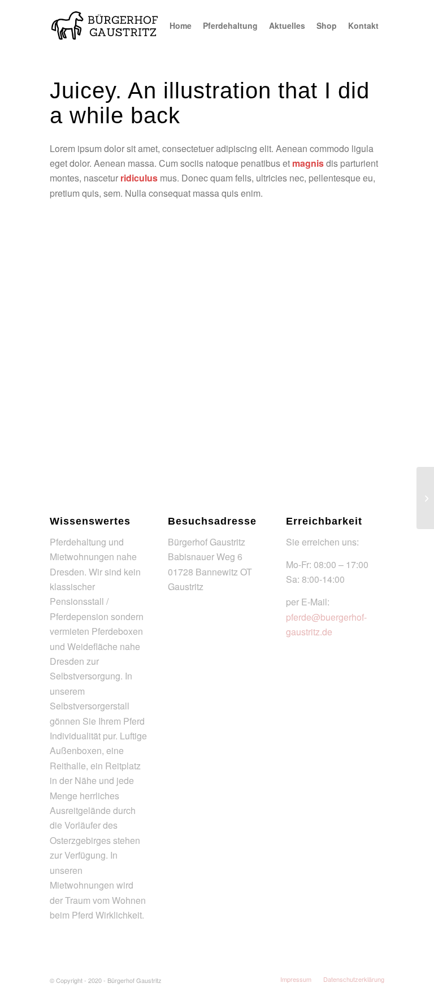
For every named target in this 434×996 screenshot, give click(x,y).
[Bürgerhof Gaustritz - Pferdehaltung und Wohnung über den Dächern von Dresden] (105, 25)
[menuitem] (180, 25)
